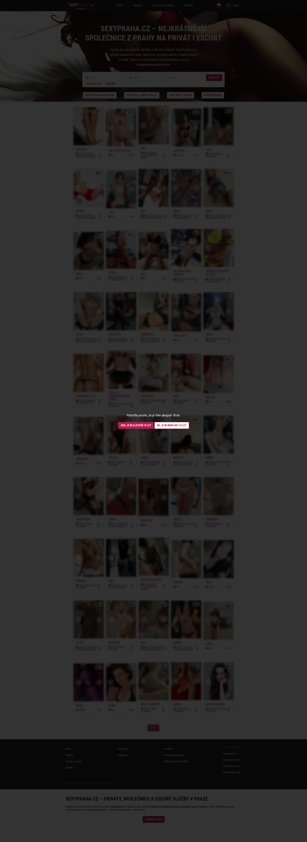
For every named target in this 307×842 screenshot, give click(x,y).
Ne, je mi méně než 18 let (171, 425)
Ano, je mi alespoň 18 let (136, 425)
